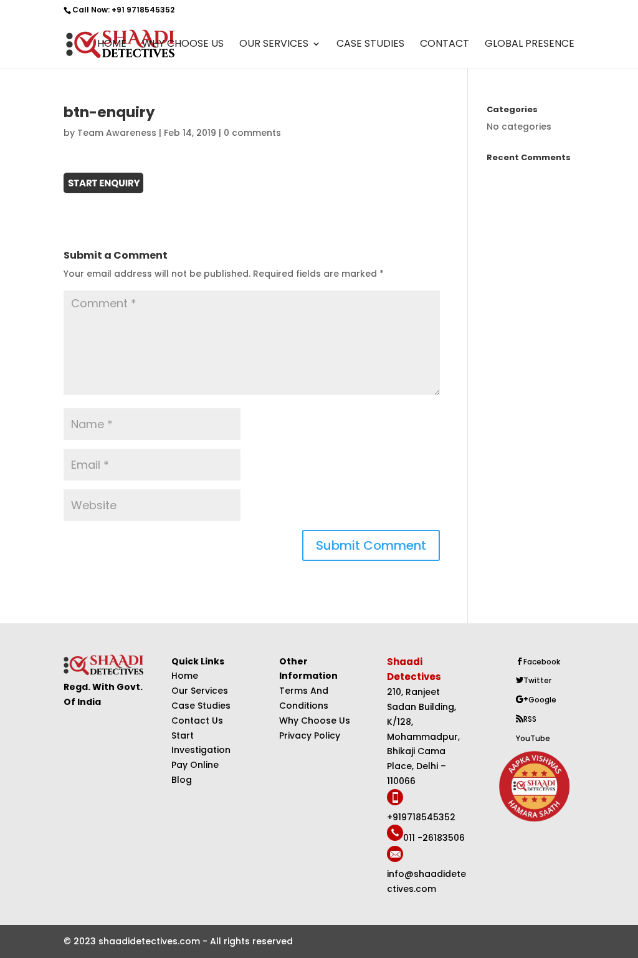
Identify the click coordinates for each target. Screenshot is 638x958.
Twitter (537, 680)
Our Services (273, 44)
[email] (395, 859)
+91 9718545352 (143, 9)
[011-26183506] (395, 837)
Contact (444, 44)
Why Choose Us (183, 44)
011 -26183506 (434, 837)
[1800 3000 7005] (395, 802)
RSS (529, 719)
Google (542, 699)
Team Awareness (116, 133)
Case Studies (370, 44)
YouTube (533, 738)
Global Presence (529, 44)
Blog (181, 780)
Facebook (541, 661)
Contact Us (197, 720)
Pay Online (195, 765)
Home (111, 44)
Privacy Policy (309, 735)
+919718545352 (421, 817)
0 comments (252, 133)
